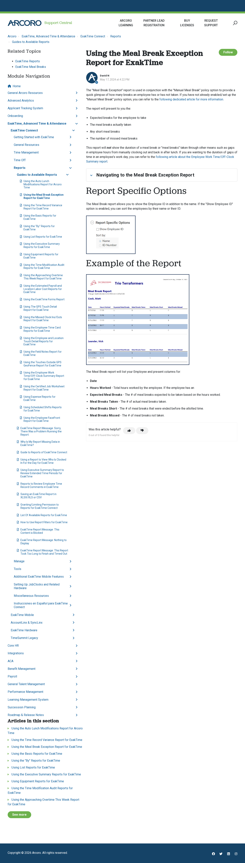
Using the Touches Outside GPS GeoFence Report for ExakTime (42, 364)
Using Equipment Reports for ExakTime (41, 256)
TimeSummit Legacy (24, 638)
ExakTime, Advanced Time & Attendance (48, 36)
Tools (17, 569)
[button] (234, 23)
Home (17, 86)
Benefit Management (21, 669)
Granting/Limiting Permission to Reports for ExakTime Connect (39, 506)
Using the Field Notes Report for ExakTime (43, 353)
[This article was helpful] (129, 430)
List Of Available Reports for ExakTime (43, 515)
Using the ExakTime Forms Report (44, 299)
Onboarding (15, 116)
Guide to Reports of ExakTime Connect (43, 452)
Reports (115, 36)
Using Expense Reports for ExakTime (40, 398)
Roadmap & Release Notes (26, 715)
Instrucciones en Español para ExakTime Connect (41, 605)
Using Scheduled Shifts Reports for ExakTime (43, 409)
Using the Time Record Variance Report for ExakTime (43, 207)
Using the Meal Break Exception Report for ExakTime (44, 196)
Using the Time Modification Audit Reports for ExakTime (44, 266)
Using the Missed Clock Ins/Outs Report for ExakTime (43, 319)
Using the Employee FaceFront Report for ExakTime (42, 419)
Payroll (12, 676)
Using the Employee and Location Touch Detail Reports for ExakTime (44, 341)
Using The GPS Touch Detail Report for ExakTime (40, 308)
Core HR (13, 645)
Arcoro (12, 36)
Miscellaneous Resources (31, 596)
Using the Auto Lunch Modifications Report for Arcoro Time (43, 184)
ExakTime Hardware (24, 630)
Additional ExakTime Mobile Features (39, 576)
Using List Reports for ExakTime (43, 236)
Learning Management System (28, 699)
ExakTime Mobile (22, 615)
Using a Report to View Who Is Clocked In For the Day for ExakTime (43, 461)
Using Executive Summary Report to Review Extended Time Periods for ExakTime (42, 473)
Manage (19, 561)
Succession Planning (22, 707)
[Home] (25, 23)
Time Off (20, 160)
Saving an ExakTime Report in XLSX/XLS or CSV (38, 496)
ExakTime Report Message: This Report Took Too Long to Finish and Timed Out (44, 552)
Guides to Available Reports (30, 42)
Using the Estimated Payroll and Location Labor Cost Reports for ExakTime (43, 289)
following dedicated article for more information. (191, 99)
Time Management (26, 152)
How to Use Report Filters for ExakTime (44, 522)
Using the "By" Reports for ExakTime (39, 228)
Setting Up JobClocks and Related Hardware (37, 586)
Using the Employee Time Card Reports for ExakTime (42, 329)
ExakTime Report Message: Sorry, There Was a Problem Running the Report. (41, 431)
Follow (228, 52)
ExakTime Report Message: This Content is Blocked (39, 531)
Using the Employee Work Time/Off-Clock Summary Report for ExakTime (44, 376)
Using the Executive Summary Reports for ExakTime (42, 245)
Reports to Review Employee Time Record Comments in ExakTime (41, 485)
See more (19, 814)
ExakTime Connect (92, 36)
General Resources (26, 145)
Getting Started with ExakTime (34, 137)
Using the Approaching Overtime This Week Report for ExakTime (43, 277)
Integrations (16, 653)
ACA (10, 661)
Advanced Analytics (21, 100)
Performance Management (25, 692)
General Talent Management (26, 684)
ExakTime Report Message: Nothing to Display (43, 542)
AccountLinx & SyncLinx (26, 622)
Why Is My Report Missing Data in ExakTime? (40, 443)
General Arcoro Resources (25, 93)
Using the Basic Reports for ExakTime (40, 217)
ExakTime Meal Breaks (30, 67)
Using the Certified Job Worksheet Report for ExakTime (44, 388)
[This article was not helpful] (142, 430)
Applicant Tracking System (25, 108)
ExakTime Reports (27, 61)
